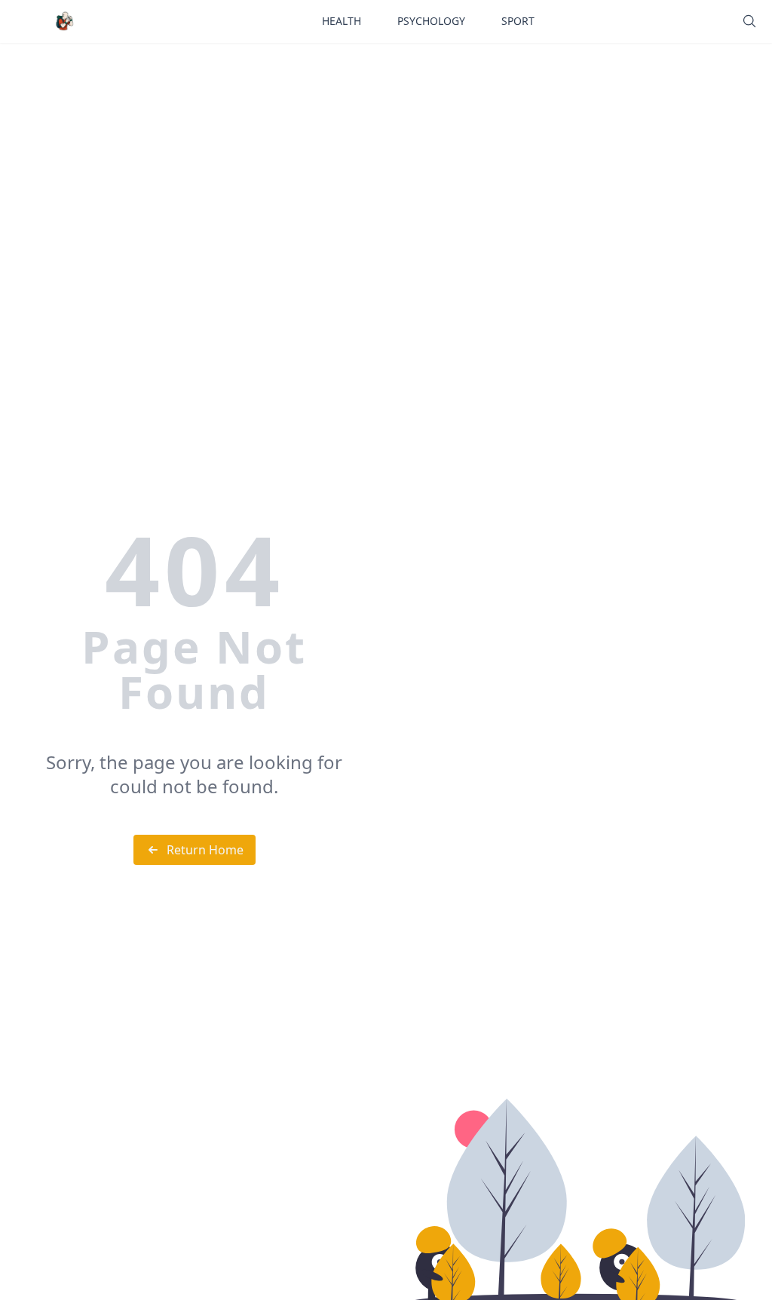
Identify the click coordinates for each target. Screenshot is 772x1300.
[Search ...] (749, 21)
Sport (518, 21)
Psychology (431, 21)
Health (341, 21)
